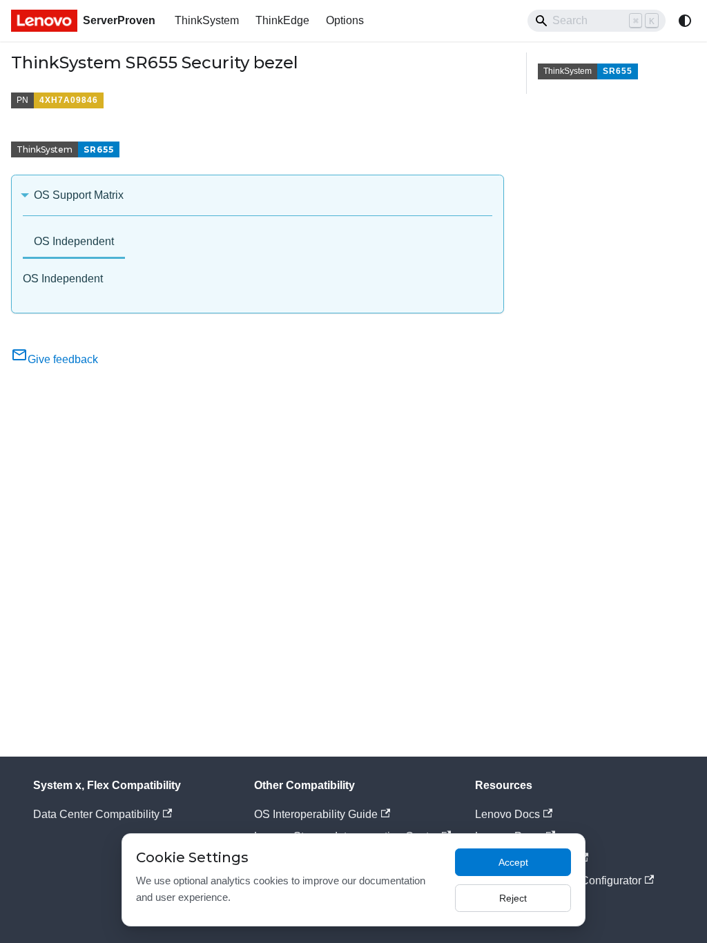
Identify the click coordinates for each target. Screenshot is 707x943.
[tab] (74, 242)
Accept (513, 862)
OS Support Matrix (79, 195)
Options (345, 20)
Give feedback (63, 359)
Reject (513, 898)
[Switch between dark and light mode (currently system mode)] (685, 21)
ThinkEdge (282, 20)
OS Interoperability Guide (316, 814)
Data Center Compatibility (96, 814)
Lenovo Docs (507, 814)
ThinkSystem (207, 20)
